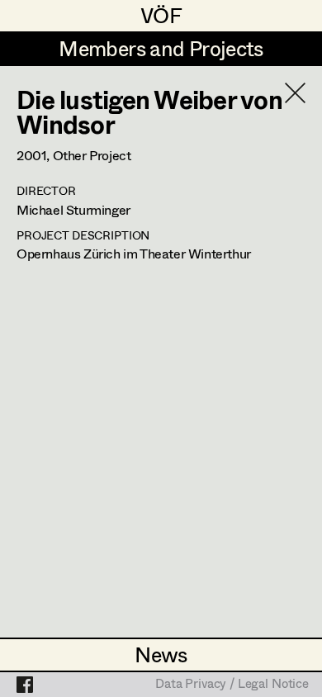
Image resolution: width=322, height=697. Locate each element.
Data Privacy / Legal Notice (232, 684)
